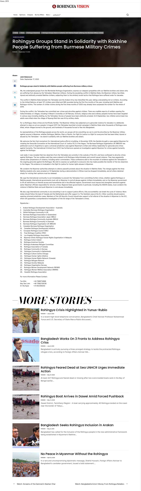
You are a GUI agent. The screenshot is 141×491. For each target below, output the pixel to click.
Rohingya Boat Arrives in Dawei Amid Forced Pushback (82, 396)
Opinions (22, 15)
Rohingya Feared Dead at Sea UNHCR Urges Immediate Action (83, 369)
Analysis (30, 15)
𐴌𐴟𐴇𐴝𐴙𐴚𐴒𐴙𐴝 (56, 15)
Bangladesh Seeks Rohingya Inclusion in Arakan (77, 425)
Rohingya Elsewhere (18, 37)
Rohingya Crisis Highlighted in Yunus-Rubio (74, 310)
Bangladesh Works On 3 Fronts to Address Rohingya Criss (80, 340)
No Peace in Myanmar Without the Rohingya (74, 454)
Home (15, 15)
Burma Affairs (39, 15)
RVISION (14, 52)
